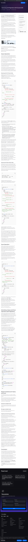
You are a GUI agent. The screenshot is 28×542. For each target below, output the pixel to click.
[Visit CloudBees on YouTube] (4, 516)
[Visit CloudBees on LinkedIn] (7, 516)
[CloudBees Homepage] (3, 514)
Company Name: (16, 503)
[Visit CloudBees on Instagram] (3, 516)
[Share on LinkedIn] (20, 31)
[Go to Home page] (3, 2)
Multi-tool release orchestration (12, 523)
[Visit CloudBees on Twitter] (6, 516)
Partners (2, 533)
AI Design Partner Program (22, 520)
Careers (2, 534)
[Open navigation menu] (26, 2)
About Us (2, 531)
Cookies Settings (3, 540)
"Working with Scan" (7, 461)
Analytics (2, 526)
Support (20, 525)
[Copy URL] (19, 31)
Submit (14, 508)
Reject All (25, 540)
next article (3, 463)
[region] (14, 539)
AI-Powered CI (11, 519)
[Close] (27, 537)
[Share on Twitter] (23, 31)
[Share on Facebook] (22, 31)
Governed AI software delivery (12, 521)
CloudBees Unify (3, 519)
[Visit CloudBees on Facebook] (1, 516)
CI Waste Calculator (21, 528)
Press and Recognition (4, 532)
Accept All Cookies (19, 540)
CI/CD (2, 520)
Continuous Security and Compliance (13, 524)
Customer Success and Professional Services (21, 527)
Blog (19, 519)
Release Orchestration (4, 525)
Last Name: (4, 503)
